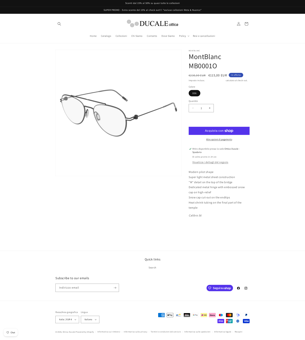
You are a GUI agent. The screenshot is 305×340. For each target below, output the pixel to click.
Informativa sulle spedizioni (197, 331)
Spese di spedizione (215, 80)
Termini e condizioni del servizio (166, 331)
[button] (59, 24)
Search (152, 267)
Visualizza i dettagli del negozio (210, 162)
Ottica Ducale (69, 332)
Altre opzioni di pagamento (219, 139)
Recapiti (239, 331)
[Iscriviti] (115, 288)
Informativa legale (222, 331)
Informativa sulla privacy (135, 331)
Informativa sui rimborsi (108, 331)
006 (194, 93)
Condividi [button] (197, 226)
